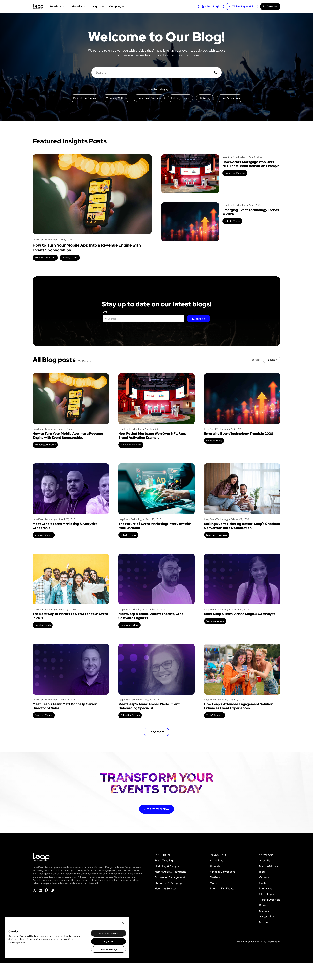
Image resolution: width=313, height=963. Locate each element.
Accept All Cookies (108, 933)
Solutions (55, 6)
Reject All (108, 941)
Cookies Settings (108, 949)
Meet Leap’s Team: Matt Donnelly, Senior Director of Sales (65, 706)
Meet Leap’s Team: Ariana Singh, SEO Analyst (239, 614)
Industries (76, 6)
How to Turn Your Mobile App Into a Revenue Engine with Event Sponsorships (87, 248)
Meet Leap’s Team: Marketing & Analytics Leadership (65, 526)
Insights (96, 6)
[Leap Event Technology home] (38, 6)
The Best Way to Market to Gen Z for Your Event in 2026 (70, 616)
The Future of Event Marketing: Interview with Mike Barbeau (154, 526)
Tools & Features (214, 715)
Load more (156, 732)
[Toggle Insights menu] (102, 6)
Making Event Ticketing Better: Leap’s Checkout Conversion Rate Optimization (242, 526)
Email (105, 311)
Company (115, 6)
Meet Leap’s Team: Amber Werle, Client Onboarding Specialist (149, 706)
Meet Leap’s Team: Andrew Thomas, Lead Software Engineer (151, 616)
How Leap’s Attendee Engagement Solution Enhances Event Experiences (238, 706)
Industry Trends (70, 257)
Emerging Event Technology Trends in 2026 (250, 212)
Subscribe (198, 319)
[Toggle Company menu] (122, 6)
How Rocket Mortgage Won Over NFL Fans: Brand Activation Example (251, 164)
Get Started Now (156, 809)
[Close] (123, 923)
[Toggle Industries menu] (84, 6)
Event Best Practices (45, 257)
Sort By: (256, 359)
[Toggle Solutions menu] (63, 6)
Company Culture (44, 534)
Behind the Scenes (130, 715)
